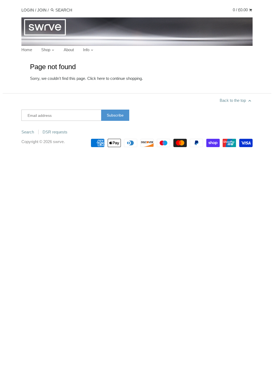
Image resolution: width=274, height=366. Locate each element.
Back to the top (233, 100)
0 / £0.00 (241, 10)
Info (86, 49)
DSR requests (55, 132)
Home (26, 49)
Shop (46, 49)
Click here (96, 78)
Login (27, 10)
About (69, 49)
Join (42, 10)
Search (27, 132)
